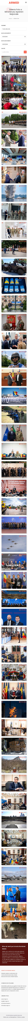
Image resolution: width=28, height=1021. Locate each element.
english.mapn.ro (5, 1001)
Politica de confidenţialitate (9, 1017)
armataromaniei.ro (5, 1003)
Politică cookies (21, 1017)
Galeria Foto (16, 18)
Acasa (10, 18)
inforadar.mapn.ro (5, 1005)
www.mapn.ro (4, 999)
